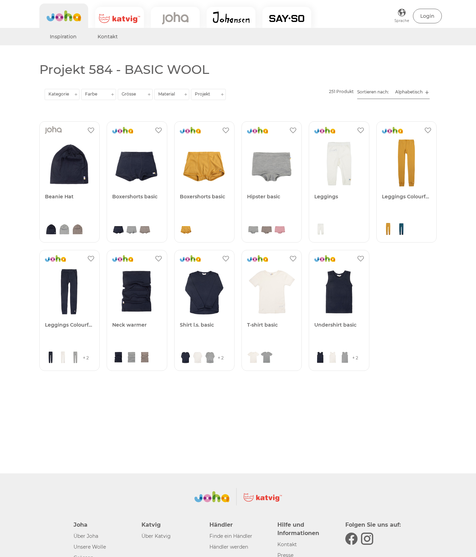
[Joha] (63, 15)
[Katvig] (119, 17)
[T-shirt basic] (271, 291)
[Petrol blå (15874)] (401, 230)
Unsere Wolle (90, 547)
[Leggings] (338, 163)
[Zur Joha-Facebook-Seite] (351, 539)
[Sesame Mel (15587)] (77, 230)
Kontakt (108, 36)
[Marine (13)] (51, 230)
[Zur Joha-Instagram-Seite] (367, 539)
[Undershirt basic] (338, 291)
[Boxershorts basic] (136, 163)
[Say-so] (286, 17)
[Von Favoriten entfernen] (91, 130)
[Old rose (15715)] (280, 230)
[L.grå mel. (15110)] (64, 230)
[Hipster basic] (271, 163)
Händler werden (228, 547)
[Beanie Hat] (69, 163)
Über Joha (86, 536)
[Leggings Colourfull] (406, 163)
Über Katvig (156, 536)
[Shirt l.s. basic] (204, 291)
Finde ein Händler (230, 536)
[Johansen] (231, 17)
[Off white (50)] (320, 230)
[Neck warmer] (136, 291)
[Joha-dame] (175, 17)
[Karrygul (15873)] (186, 230)
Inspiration (63, 36)
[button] (427, 16)
